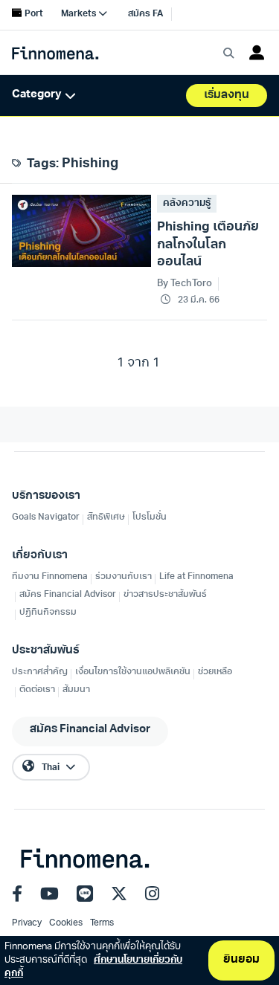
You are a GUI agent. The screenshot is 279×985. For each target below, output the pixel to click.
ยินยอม (241, 960)
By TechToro (184, 283)
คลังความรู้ (187, 203)
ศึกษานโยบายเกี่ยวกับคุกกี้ (93, 966)
